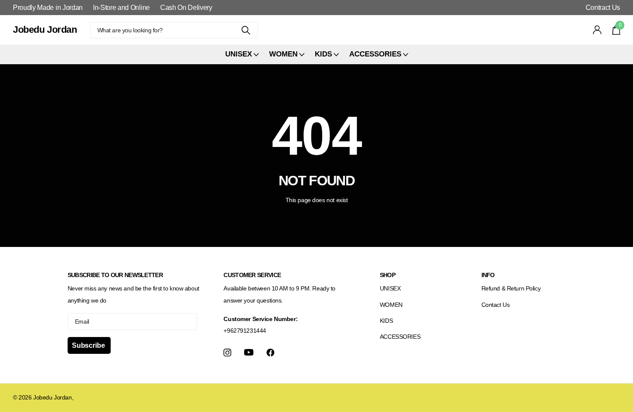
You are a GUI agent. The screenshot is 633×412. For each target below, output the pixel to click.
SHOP (387, 275)
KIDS (386, 320)
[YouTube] (249, 352)
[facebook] (270, 352)
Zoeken (246, 30)
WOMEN (391, 304)
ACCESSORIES (400, 336)
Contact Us (495, 304)
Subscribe (89, 345)
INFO (488, 275)
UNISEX (390, 288)
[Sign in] (597, 30)
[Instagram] (227, 352)
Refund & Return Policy (511, 288)
